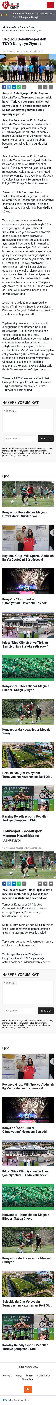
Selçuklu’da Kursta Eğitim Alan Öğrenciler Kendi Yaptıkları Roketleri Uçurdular (32, 15)
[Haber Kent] (10, 4)
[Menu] (50, 5)
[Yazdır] (24, 87)
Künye (19, 1375)
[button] (40, 87)
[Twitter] (9, 87)
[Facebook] (4, 87)
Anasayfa (7, 1375)
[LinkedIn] (14, 87)
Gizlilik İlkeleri (43, 1375)
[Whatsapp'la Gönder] (19, 87)
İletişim (29, 1375)
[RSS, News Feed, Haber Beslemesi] (28, 1389)
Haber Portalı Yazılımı (18, 1400)
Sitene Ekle (27, 1379)
